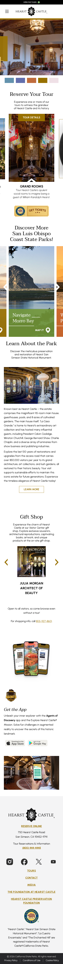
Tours (31, 870)
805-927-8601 (44, 621)
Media (31, 884)
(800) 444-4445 (31, 847)
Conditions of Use (31, 960)
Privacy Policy (10, 960)
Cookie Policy (52, 960)
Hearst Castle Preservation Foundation (31, 900)
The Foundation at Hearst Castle (31, 891)
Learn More (31, 489)
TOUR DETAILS (31, 117)
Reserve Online (31, 826)
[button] (6, 562)
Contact (31, 877)
